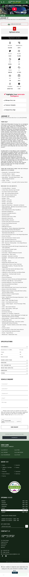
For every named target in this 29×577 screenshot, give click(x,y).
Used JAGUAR (4, 452)
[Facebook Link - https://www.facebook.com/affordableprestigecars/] (2, 556)
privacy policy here (18, 414)
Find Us (4, 476)
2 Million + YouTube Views (7, 468)
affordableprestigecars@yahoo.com (11, 554)
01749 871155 (5, 550)
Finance (17, 467)
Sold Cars (18, 473)
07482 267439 (5, 552)
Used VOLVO (17, 454)
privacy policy (20, 561)
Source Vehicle (6, 473)
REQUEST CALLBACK (15, 38)
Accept (15, 572)
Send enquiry (14, 427)
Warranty (4, 471)
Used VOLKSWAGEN (5, 454)
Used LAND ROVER (19, 452)
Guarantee (18, 471)
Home (3, 465)
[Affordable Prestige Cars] (14, 2)
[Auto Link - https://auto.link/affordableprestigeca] (6, 556)
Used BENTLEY (4, 450)
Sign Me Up (14, 437)
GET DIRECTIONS (5, 524)
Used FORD (17, 450)
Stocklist (18, 465)
